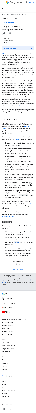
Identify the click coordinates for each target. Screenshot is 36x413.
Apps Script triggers (8, 53)
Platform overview (7, 322)
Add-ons (5, 8)
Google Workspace (12, 14)
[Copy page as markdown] (10, 33)
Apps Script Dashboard (8, 345)
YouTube (4, 369)
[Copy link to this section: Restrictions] (14, 222)
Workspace (20, 2)
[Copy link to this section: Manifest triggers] (21, 119)
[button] (18, 48)
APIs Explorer (6, 352)
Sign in (31, 2)
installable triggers (8, 216)
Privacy (9, 404)
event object (18, 106)
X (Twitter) (5, 366)
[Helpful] (13, 18)
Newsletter (5, 363)
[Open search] (27, 2)
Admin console (6, 342)
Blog (3, 360)
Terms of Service (7, 334)
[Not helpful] (16, 18)
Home (3, 14)
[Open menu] (3, 2)
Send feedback (9, 22)
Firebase (4, 387)
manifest (18, 139)
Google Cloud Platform (8, 390)
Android (4, 381)
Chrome (4, 384)
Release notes (6, 328)
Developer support (7, 331)
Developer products (7, 325)
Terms (3, 404)
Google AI (4, 393)
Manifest (31, 203)
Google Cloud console (8, 349)
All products (5, 396)
